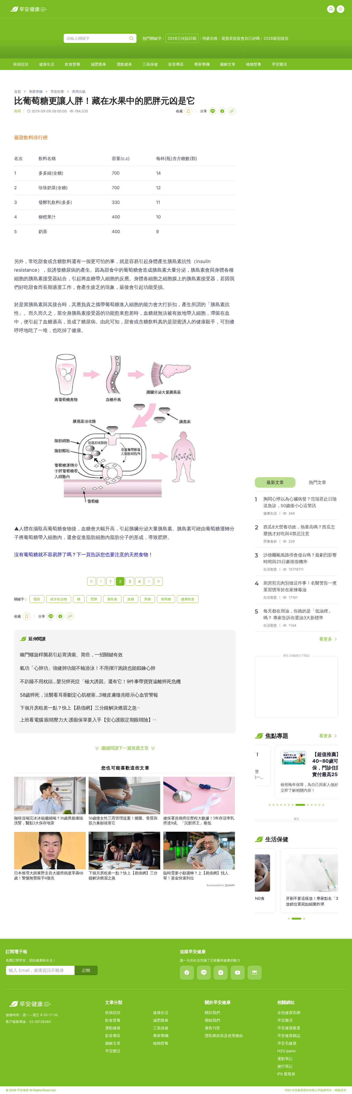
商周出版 (78, 91)
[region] (296, 772)
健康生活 (46, 64)
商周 (17, 111)
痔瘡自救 (210, 38)
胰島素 (112, 599)
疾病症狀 (20, 64)
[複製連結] (232, 111)
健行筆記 (285, 1066)
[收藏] (188, 111)
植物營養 (253, 64)
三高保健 (150, 64)
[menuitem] (20, 64)
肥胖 (94, 599)
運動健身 (124, 64)
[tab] (275, 482)
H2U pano (286, 1050)
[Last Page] (158, 581)
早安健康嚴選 (288, 1027)
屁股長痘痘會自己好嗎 (240, 38)
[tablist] (296, 482)
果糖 (147, 599)
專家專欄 (202, 64)
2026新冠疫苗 (276, 38)
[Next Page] (149, 581)
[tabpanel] (296, 567)
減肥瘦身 (98, 64)
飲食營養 (72, 64)
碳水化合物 (58, 599)
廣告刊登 (212, 1027)
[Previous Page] (101, 581)
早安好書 (57, 91)
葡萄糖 (166, 599)
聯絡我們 (212, 1020)
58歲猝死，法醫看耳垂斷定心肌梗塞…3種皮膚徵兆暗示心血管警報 (89, 695)
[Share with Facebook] (222, 111)
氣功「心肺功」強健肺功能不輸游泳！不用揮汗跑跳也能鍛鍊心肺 (87, 668)
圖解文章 (227, 64)
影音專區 (176, 64)
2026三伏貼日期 (182, 38)
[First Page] (91, 581)
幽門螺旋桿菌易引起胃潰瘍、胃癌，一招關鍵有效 (71, 655)
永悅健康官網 (288, 1012)
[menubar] (150, 64)
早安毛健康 (286, 1043)
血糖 (130, 599)
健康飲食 (187, 599)
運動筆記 (285, 1058)
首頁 (17, 91)
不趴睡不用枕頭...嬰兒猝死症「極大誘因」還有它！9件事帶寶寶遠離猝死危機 (100, 681)
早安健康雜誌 (288, 1035)
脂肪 (37, 599)
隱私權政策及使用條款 (224, 1035)
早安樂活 (279, 64)
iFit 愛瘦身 (286, 1073)
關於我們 (212, 1012)
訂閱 (86, 970)
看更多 (325, 639)
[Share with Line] (212, 111)
